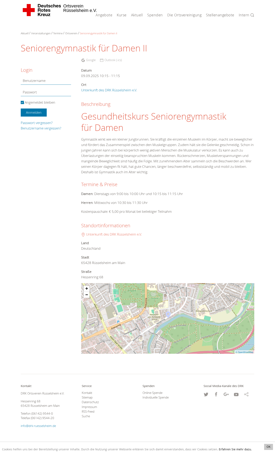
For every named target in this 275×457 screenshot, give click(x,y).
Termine (58, 33)
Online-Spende (152, 393)
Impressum (89, 407)
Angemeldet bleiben (39, 102)
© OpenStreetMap (244, 352)
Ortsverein (71, 33)
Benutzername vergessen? (41, 128)
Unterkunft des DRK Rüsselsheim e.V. (109, 90)
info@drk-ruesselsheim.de (38, 426)
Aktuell (25, 33)
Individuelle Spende (156, 397)
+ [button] (86, 288)
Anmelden (33, 112)
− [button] (86, 294)
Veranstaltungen (41, 33)
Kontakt (87, 393)
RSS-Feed (88, 411)
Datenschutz (90, 402)
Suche (86, 416)
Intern (244, 15)
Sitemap (87, 397)
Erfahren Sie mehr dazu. (235, 449)
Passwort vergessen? (37, 122)
